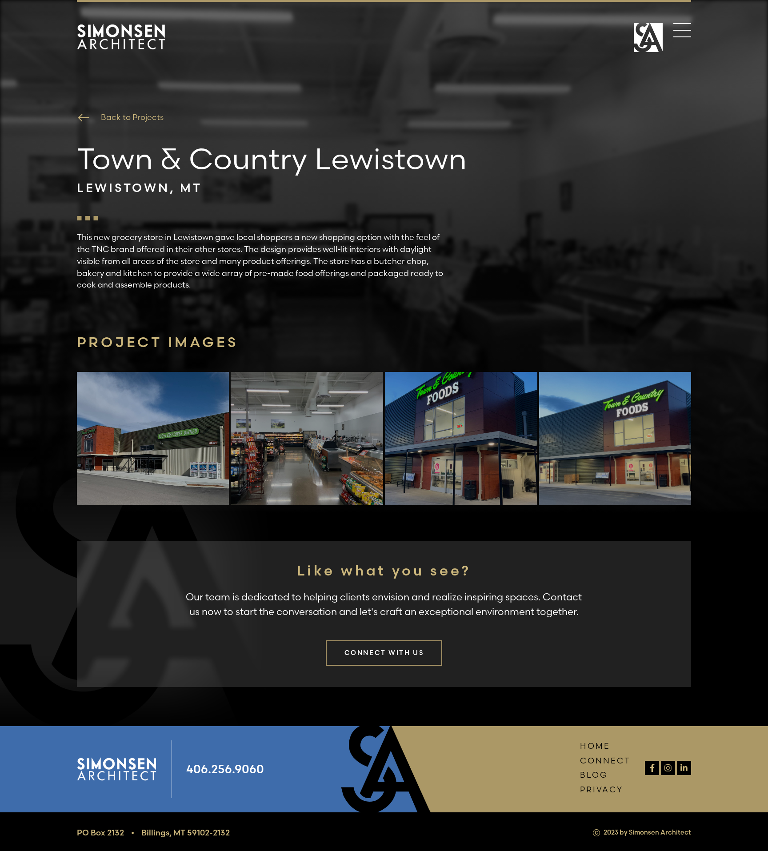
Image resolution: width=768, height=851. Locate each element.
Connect (605, 760)
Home (595, 746)
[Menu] (682, 32)
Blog (594, 774)
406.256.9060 (225, 769)
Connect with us (384, 653)
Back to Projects (132, 117)
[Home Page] (648, 38)
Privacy (602, 789)
